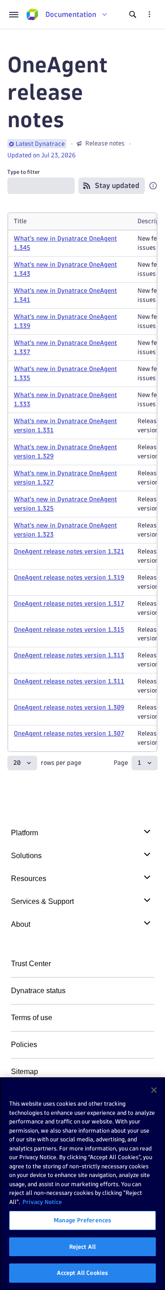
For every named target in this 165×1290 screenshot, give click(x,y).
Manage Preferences (82, 1220)
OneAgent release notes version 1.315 (69, 630)
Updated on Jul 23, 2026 (41, 155)
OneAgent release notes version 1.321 (69, 551)
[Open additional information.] (153, 185)
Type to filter (23, 171)
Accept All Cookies (82, 1272)
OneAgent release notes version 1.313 (69, 655)
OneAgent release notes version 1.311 (69, 681)
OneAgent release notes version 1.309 (69, 707)
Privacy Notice (42, 1201)
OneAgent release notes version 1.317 (69, 604)
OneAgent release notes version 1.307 (69, 733)
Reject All (82, 1246)
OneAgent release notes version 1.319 (69, 577)
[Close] (154, 1090)
